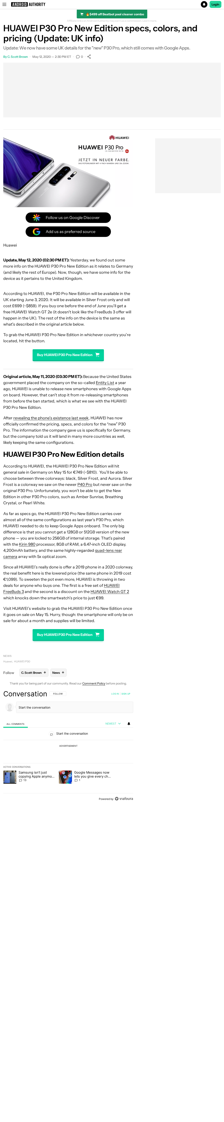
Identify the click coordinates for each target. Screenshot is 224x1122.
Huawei (7, 661)
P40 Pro (84, 484)
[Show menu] (4, 4)
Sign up (125, 693)
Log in (115, 693)
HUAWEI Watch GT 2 (110, 591)
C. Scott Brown (17, 57)
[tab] (15, 723)
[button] (112, 4)
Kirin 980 (27, 544)
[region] (68, 746)
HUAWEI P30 (22, 661)
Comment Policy (93, 683)
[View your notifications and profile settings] (128, 723)
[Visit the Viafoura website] (124, 799)
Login (215, 4)
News (7, 656)
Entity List (105, 382)
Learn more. (149, 20)
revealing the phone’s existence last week (51, 418)
